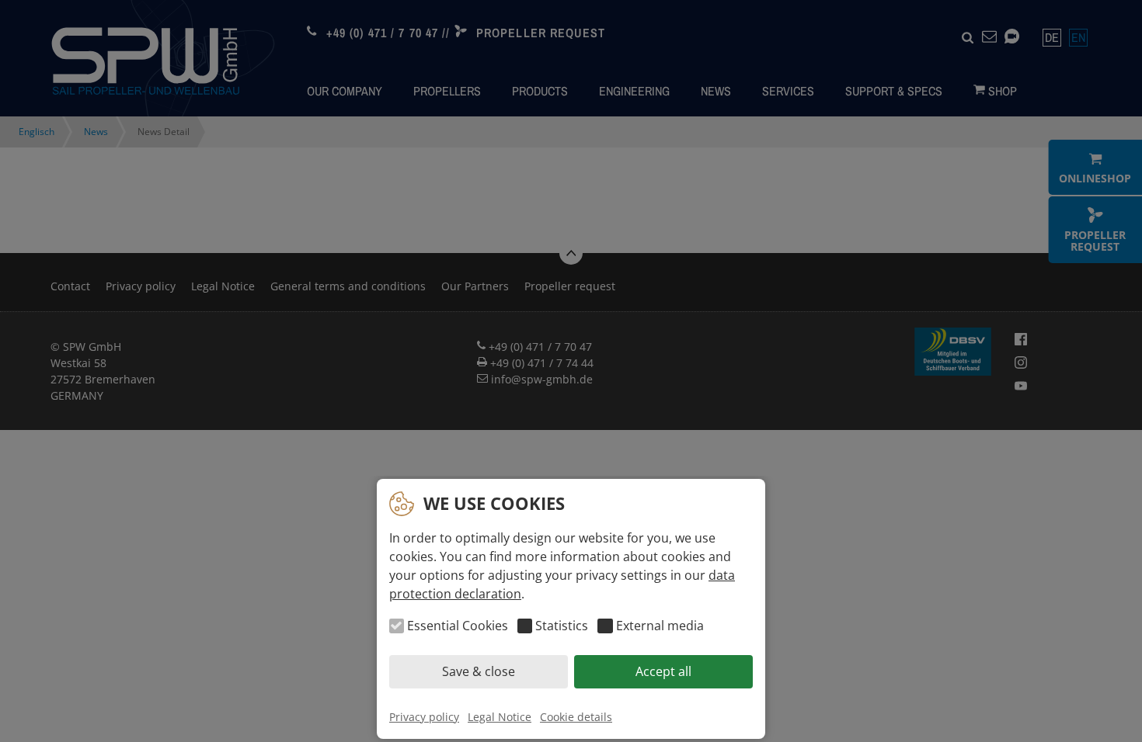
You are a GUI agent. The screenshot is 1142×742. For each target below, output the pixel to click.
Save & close (478, 672)
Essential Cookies (457, 626)
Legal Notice (499, 716)
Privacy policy (424, 716)
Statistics (561, 626)
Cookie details (576, 716)
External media (659, 626)
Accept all (663, 672)
